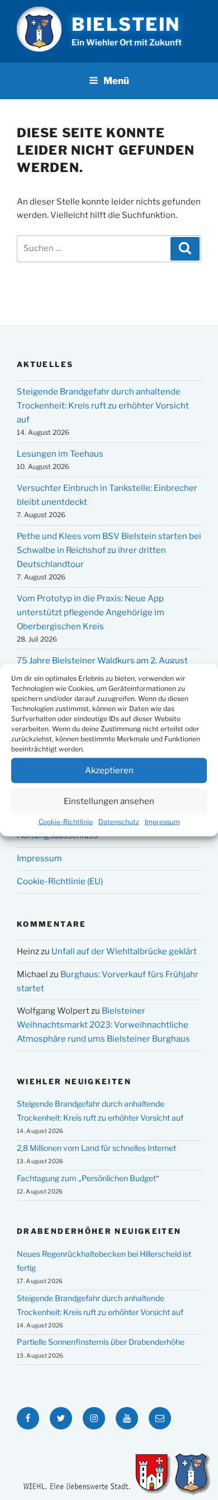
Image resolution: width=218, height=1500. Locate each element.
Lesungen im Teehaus (60, 454)
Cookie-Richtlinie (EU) (60, 881)
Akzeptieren (109, 770)
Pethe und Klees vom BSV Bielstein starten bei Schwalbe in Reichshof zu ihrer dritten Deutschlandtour (109, 550)
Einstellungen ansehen (109, 801)
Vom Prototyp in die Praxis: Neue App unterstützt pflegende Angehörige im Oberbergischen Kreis (90, 612)
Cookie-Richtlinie (66, 821)
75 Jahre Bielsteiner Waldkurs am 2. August (102, 661)
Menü (116, 80)
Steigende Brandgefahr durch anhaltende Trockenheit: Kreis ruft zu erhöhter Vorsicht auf (103, 406)
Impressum (162, 821)
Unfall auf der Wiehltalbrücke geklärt (124, 951)
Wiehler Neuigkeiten (74, 1081)
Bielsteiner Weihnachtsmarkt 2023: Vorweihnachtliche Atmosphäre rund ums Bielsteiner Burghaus (103, 1025)
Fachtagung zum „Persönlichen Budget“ (88, 1178)
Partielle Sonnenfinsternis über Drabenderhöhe (100, 1341)
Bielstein (126, 24)
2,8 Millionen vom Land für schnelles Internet (96, 1148)
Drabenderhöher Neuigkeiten (99, 1231)
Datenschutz (118, 821)
